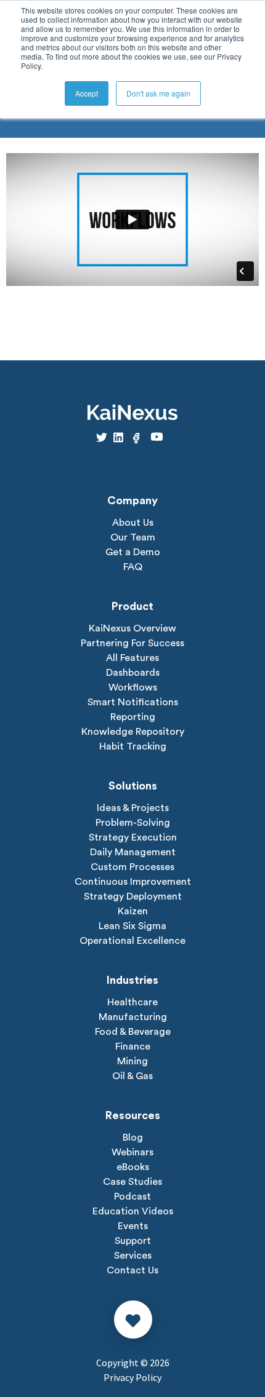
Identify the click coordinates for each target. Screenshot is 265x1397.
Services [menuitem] (133, 1255)
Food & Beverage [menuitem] (133, 1032)
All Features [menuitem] (132, 658)
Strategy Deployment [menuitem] (133, 896)
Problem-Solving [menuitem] (133, 823)
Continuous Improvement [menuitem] (133, 882)
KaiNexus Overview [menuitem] (132, 628)
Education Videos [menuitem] (132, 1211)
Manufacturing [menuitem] (133, 1017)
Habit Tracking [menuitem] (132, 746)
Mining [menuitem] (132, 1061)
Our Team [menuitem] (132, 537)
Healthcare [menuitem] (132, 1002)
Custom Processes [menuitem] (132, 867)
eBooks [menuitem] (132, 1167)
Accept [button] (86, 93)
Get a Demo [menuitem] (132, 552)
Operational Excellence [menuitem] (133, 941)
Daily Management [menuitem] (133, 852)
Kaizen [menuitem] (133, 911)
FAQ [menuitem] (132, 567)
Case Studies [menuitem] (132, 1182)
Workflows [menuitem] (132, 687)
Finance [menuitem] (132, 1046)
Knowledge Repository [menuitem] (132, 732)
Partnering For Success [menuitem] (132, 643)
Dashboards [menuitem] (133, 673)
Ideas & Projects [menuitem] (133, 808)
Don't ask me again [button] (158, 93)
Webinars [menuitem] (132, 1152)
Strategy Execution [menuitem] (133, 837)
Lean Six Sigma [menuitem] (132, 926)
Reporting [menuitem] (132, 717)
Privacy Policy (132, 1377)
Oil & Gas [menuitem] (132, 1076)
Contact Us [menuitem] (132, 1270)
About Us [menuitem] (132, 523)
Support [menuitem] (133, 1241)
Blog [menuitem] (133, 1137)
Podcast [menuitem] (132, 1196)
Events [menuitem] (133, 1226)
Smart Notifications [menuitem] (133, 702)
